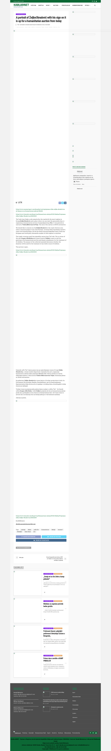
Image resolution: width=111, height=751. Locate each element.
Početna (33, 5)
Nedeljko (50, 27)
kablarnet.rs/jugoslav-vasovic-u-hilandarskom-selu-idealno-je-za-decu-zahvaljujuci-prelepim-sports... (84, 177)
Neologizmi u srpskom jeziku (57, 707)
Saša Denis (55, 27)
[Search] (95, 5)
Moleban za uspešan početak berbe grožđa (53, 605)
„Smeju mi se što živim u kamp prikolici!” (53, 578)
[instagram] (94, 1)
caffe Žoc (33, 27)
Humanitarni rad (77, 5)
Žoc (59, 27)
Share (83, 184)
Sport (48, 5)
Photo (78, 181)
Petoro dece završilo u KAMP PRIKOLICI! (53, 659)
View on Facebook (76, 184)
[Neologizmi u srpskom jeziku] (46, 709)
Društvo (41, 5)
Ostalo (87, 5)
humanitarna (38, 27)
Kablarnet (79, 171)
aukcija (26, 27)
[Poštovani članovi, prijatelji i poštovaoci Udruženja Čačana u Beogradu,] (27, 637)
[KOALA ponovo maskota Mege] (46, 694)
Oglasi (73, 721)
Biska (29, 27)
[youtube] (96, 1)
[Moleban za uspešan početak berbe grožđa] (27, 610)
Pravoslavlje (66, 5)
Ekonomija (75, 709)
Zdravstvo (74, 717)
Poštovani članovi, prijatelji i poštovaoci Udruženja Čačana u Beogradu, (54, 633)
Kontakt (31, 733)
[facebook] (92, 1)
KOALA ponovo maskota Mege (57, 692)
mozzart (46, 27)
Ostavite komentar (24, 547)
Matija (43, 27)
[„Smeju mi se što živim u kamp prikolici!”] (28, 583)
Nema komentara (20, 27)
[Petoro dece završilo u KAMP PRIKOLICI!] (27, 665)
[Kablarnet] (17, 733)
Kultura (55, 5)
